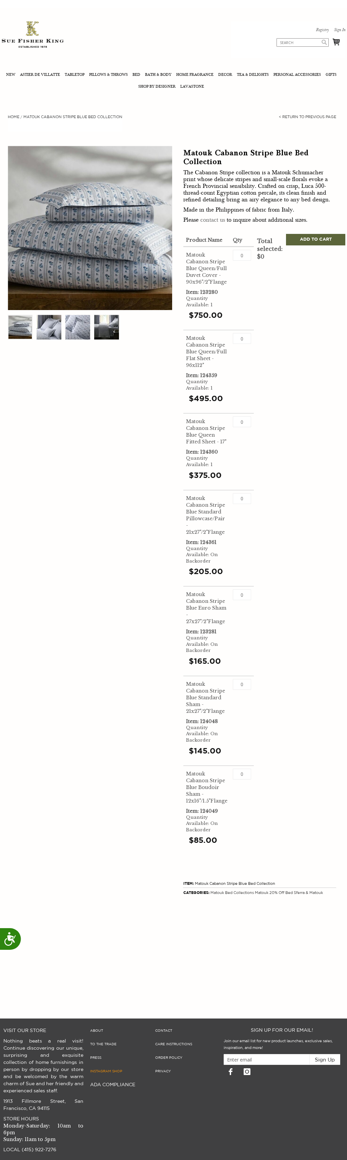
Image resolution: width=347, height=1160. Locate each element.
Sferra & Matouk (308, 893)
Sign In (339, 30)
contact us (212, 220)
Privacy (163, 1071)
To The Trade (103, 1044)
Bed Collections (239, 893)
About (96, 1030)
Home (13, 117)
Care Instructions (173, 1044)
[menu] (173, 81)
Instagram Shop (106, 1071)
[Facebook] (230, 1071)
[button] (20, 327)
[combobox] (303, 42)
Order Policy (168, 1057)
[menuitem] (11, 75)
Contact (163, 1030)
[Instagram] (247, 1071)
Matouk (217, 893)
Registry (322, 30)
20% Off (276, 893)
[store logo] (33, 35)
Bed (289, 893)
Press (95, 1057)
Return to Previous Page (307, 117)
